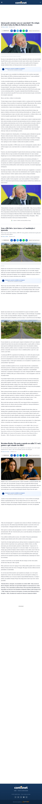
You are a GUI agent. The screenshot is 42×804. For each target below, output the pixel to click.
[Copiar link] (26, 31)
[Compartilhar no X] (17, 31)
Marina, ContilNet (5, 27)
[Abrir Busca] (40, 2)
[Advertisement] (21, 303)
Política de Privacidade (23, 790)
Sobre (15, 790)
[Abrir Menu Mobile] (1, 2)
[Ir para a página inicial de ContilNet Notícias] (21, 787)
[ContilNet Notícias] (21, 2)
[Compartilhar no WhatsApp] (23, 31)
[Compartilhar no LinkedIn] (20, 31)
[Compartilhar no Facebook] (15, 31)
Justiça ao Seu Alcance (5, 451)
